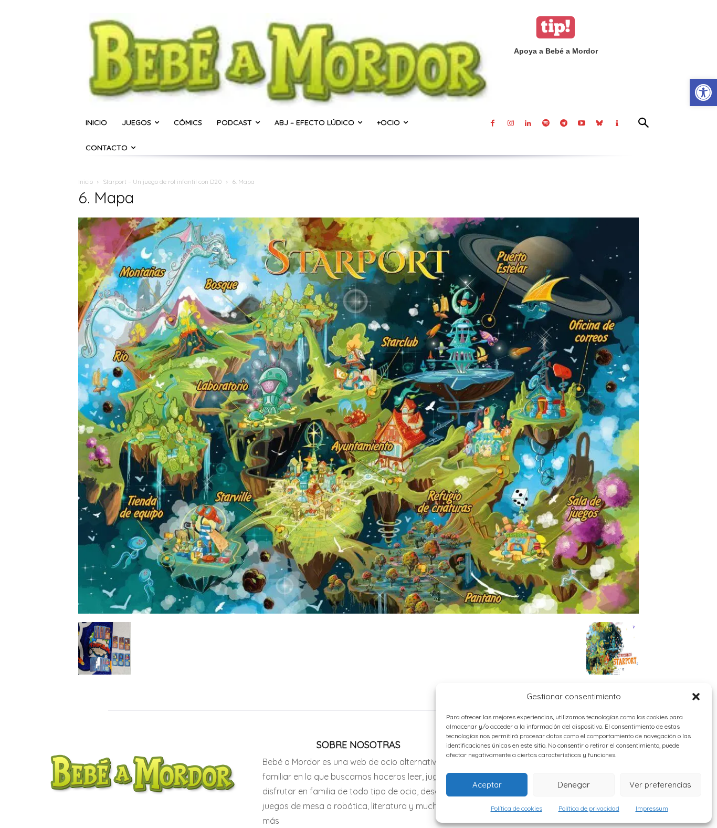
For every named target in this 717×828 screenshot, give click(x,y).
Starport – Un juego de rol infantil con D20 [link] (162, 181)
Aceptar (487, 785)
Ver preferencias (660, 785)
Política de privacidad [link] (588, 808)
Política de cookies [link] (516, 808)
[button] (696, 696)
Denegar (573, 785)
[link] (703, 92)
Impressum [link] (652, 808)
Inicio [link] (85, 181)
